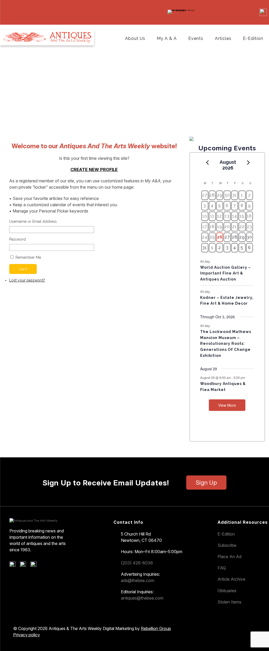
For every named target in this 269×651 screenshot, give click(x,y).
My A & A (167, 38)
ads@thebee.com (137, 580)
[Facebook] (14, 565)
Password (17, 239)
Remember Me (28, 257)
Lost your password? (27, 280)
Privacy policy (26, 634)
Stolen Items (229, 602)
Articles (223, 38)
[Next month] (248, 162)
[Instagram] (35, 565)
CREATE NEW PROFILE (94, 169)
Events (195, 38)
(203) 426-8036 (137, 562)
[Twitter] (25, 565)
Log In (23, 269)
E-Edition (253, 38)
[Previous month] (207, 162)
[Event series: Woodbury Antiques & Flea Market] (248, 377)
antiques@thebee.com (142, 598)
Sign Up (206, 482)
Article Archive (231, 579)
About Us (135, 38)
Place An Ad (229, 556)
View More (227, 405)
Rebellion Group (156, 628)
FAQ (222, 567)
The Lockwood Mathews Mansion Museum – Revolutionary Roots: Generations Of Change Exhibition (225, 344)
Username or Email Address (33, 221)
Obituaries (227, 590)
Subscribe (227, 545)
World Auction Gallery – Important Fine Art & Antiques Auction (225, 273)
